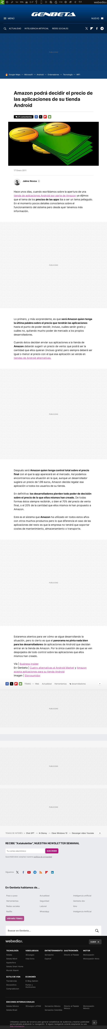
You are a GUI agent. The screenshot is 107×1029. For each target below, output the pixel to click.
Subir (93, 942)
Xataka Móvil (11, 959)
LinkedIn (52, 872)
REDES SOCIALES (60, 28)
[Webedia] (14, 941)
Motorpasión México (88, 1007)
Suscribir (52, 851)
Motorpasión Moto (91, 959)
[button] (31, 181)
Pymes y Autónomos (30, 986)
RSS (40, 872)
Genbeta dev (79, 901)
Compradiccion (12, 989)
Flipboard (91, 28)
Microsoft (28, 74)
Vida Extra (29, 959)
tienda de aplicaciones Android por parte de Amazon (45, 195)
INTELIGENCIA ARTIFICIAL (37, 28)
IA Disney (43, 833)
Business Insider (29, 663)
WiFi (78, 74)
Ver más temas (15, 918)
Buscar (96, 930)
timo (75, 906)
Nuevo (95, 18)
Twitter (86, 28)
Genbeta (53, 14)
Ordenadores (53, 74)
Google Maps (14, 74)
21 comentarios (25, 117)
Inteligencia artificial (82, 895)
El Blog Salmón (31, 981)
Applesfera (11, 962)
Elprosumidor (32, 675)
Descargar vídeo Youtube (83, 833)
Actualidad (47, 684)
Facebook (97, 28)
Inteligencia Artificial (82, 911)
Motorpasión (88, 955)
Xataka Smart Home (14, 966)
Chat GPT (30, 833)
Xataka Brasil (11, 1010)
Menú (11, 18)
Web (37, 684)
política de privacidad (43, 857)
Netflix (9, 911)
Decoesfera (11, 985)
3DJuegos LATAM (33, 1006)
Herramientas (60, 684)
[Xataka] (2, 2)
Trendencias (11, 981)
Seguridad (44, 901)
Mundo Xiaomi (12, 970)
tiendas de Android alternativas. (32, 357)
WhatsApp (44, 911)
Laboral (43, 906)
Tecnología (67, 74)
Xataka (9, 955)
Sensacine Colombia (53, 1010)
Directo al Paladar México (71, 1007)
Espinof (48, 959)
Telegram (102, 28)
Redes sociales (13, 906)
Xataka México (12, 1006)
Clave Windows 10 (60, 833)
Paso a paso (11, 895)
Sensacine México (52, 1006)
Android (40, 74)
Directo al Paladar (71, 955)
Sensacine (49, 955)
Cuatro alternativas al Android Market (52, 667)
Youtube (29, 872)
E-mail (49, 116)
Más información (17, 1026)
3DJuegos (29, 955)
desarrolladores (79, 684)
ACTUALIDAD (15, 28)
